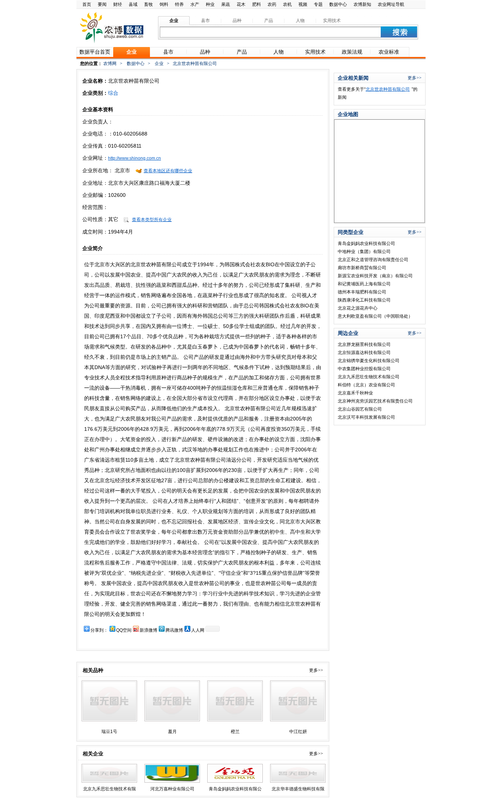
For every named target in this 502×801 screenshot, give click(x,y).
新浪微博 (148, 630)
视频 (302, 4)
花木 (241, 4)
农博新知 (362, 4)
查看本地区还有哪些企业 (168, 170)
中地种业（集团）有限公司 (364, 251)
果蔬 (225, 4)
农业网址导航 (391, 4)
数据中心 (338, 4)
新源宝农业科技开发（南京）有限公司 (375, 275)
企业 (159, 63)
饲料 (163, 4)
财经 (117, 4)
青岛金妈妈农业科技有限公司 (366, 243)
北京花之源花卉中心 (357, 308)
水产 (194, 4)
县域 (133, 4)
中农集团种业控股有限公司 (364, 368)
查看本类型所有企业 (152, 219)
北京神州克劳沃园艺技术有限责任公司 (375, 401)
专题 (318, 4)
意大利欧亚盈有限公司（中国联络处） (375, 316)
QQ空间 (124, 630)
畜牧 (148, 4)
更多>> (316, 670)
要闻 (102, 4)
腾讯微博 (174, 630)
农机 (287, 4)
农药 (272, 4)
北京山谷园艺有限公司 (360, 409)
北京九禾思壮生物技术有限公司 (368, 376)
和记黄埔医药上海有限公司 (364, 283)
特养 (179, 4)
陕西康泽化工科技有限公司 (364, 300)
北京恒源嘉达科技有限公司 (364, 352)
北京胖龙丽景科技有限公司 (364, 344)
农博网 (109, 63)
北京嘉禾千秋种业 (355, 393)
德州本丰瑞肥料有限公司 (362, 292)
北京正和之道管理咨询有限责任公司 (373, 259)
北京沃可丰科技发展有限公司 (366, 417)
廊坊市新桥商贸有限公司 (362, 267)
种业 (210, 4)
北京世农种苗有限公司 (388, 89)
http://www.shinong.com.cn (134, 158)
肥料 (256, 4)
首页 (86, 4)
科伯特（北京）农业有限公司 (366, 384)
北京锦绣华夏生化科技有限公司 (368, 360)
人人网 (197, 630)
